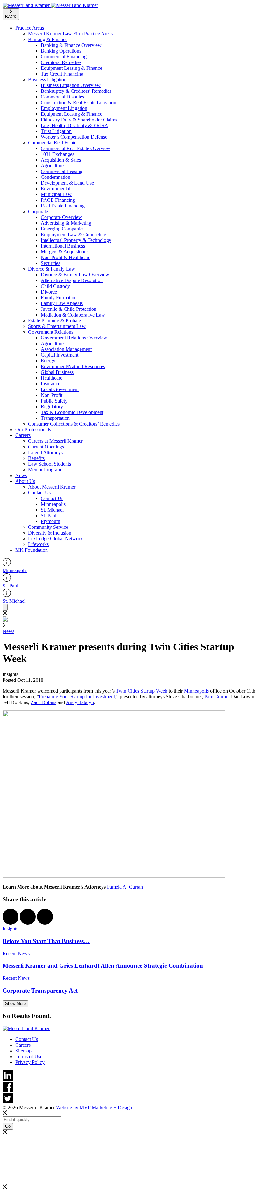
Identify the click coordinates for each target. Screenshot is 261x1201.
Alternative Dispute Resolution (72, 280)
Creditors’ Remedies (61, 62)
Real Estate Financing (63, 205)
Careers (23, 435)
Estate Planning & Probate (54, 320)
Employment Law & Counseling (73, 234)
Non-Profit (51, 395)
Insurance (50, 383)
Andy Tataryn (80, 702)
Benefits (36, 458)
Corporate (38, 211)
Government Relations (50, 332)
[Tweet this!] (28, 923)
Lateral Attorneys (45, 452)
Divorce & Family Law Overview (75, 274)
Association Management (66, 349)
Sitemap (23, 1050)
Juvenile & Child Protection (68, 309)
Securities (50, 263)
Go (8, 1126)
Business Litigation (47, 79)
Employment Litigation (64, 108)
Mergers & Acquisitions (64, 251)
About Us (25, 481)
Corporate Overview (61, 217)
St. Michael (52, 510)
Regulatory (52, 406)
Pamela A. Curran (125, 887)
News (21, 475)
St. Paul (48, 515)
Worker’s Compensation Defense (74, 137)
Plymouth (50, 521)
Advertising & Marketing (66, 223)
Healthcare (51, 378)
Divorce (49, 292)
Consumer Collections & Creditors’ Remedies (74, 423)
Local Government (60, 389)
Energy (48, 360)
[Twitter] (130, 1099)
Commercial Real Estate (52, 142)
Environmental (55, 188)
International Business (63, 246)
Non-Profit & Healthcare (65, 257)
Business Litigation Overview (71, 85)
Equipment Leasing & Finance (71, 68)
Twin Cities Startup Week (141, 691)
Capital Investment (59, 355)
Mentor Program (44, 469)
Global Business (57, 372)
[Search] (5, 607)
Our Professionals (33, 429)
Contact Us (39, 492)
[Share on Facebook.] (11, 923)
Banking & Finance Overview (71, 45)
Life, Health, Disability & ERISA (74, 125)
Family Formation (59, 297)
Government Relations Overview (74, 337)
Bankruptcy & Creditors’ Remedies (76, 91)
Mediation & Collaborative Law (73, 314)
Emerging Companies (62, 228)
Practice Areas (29, 28)
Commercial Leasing (61, 171)
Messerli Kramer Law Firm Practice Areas (70, 33)
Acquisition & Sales (61, 160)
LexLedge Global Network (55, 538)
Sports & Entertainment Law (57, 326)
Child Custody (55, 286)
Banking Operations (61, 51)
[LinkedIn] (130, 1076)
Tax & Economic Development (72, 412)
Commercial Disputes (62, 96)
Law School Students (49, 464)
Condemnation (55, 177)
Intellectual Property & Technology (76, 240)
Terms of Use (28, 1056)
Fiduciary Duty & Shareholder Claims (79, 119)
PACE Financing (58, 200)
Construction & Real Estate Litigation (78, 102)
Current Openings (46, 446)
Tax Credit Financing (62, 73)
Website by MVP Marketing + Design (94, 1107)
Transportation (55, 418)
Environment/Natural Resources (73, 366)
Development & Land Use (67, 183)
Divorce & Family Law (51, 269)
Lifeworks (38, 544)
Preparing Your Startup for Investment (77, 696)
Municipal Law (56, 194)
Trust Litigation (56, 131)
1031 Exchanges (57, 154)
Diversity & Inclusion (49, 532)
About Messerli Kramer (51, 487)
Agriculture (52, 165)
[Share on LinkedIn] (45, 923)
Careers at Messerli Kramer (55, 441)
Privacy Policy (30, 1062)
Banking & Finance (47, 39)
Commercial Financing (64, 56)
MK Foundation (31, 550)
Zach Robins (43, 702)
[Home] (50, 5)
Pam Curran (216, 696)
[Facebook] (130, 1087)
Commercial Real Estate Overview (75, 148)
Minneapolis (53, 504)
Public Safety (54, 401)
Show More (15, 1003)
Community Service (48, 527)
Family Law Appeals (62, 303)
